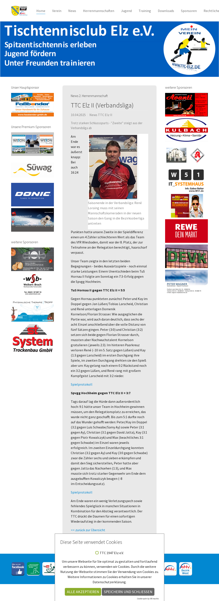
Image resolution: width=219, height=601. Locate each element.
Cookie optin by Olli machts (148, 598)
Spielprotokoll (81, 384)
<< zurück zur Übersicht (88, 530)
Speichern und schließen (128, 591)
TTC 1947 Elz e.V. (112, 553)
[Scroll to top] (209, 591)
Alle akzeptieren (83, 591)
